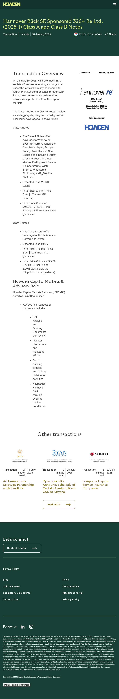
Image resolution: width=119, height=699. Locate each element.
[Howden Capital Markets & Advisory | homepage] (11, 4)
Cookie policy (71, 586)
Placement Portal (73, 593)
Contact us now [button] (16, 548)
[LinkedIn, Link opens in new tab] (22, 626)
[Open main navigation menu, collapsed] (114, 4)
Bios (5, 579)
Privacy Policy (71, 599)
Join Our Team (11, 586)
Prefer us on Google (90, 34)
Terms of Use (10, 599)
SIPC (45, 639)
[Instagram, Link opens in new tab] (31, 626)
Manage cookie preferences (16, 685)
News (66, 579)
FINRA (27, 639)
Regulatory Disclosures (17, 593)
